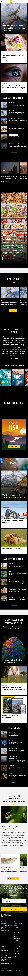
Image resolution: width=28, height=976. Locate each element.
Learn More (6, 721)
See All (14, 782)
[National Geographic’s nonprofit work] (14, 828)
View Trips (5, 552)
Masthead (16, 940)
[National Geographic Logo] (6, 916)
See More (14, 152)
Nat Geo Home (17, 921)
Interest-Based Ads (5, 930)
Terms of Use (3, 921)
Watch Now (14, 358)
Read (5, 60)
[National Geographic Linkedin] (15, 954)
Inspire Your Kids (17, 929)
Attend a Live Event (18, 923)
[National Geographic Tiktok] (18, 954)
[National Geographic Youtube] (18, 951)
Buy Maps (16, 927)
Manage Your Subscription (6, 953)
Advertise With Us (17, 943)
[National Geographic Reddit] (15, 957)
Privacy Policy (4, 923)
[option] (10, 172)
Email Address (5, 898)
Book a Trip (16, 925)
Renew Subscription (5, 952)
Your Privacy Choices (5, 934)
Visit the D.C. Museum (18, 932)
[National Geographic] (14, 1)
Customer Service (4, 950)
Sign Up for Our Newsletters (6, 957)
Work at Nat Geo (4, 955)
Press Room (16, 942)
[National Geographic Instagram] (15, 948)
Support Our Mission (18, 938)
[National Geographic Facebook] (18, 948)
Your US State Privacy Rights (6, 925)
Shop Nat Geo (16, 930)
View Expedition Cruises (10, 525)
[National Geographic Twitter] (15, 951)
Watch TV (16, 934)
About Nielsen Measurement (7, 932)
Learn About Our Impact (18, 936)
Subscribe (5, 627)
